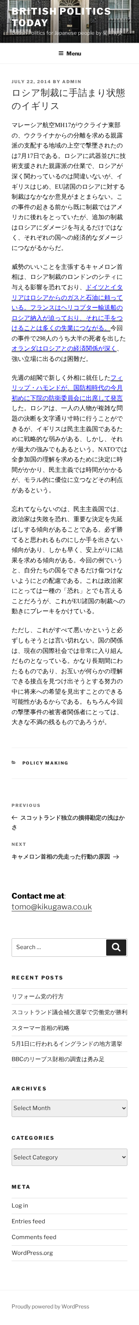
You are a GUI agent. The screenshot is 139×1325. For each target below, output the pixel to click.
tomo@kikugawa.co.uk (52, 906)
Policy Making (45, 763)
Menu (73, 53)
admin (71, 81)
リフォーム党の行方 (38, 996)
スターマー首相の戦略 (41, 1028)
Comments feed (34, 1237)
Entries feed (28, 1221)
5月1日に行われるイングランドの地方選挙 (67, 1043)
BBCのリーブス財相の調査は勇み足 (58, 1059)
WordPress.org (32, 1253)
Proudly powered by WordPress (50, 1306)
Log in (20, 1205)
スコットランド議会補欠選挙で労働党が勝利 (69, 1012)
